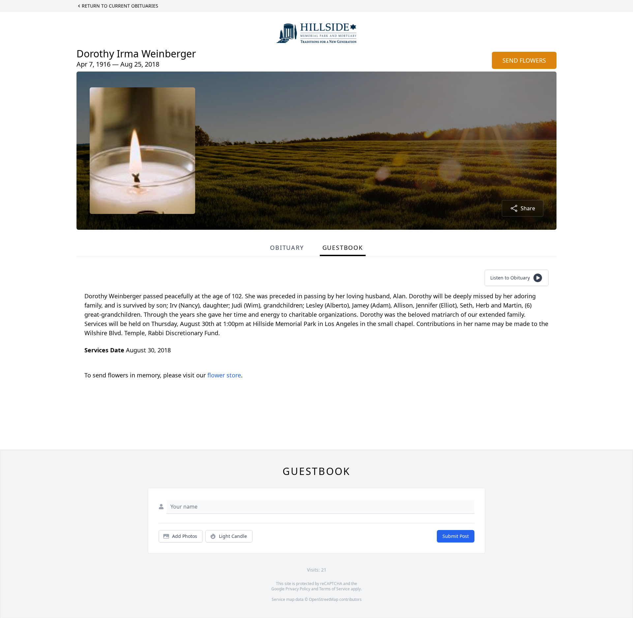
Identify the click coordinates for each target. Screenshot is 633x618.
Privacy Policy (298, 589)
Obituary (287, 247)
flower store (224, 375)
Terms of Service (334, 589)
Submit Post (455, 536)
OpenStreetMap (323, 599)
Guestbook (342, 247)
